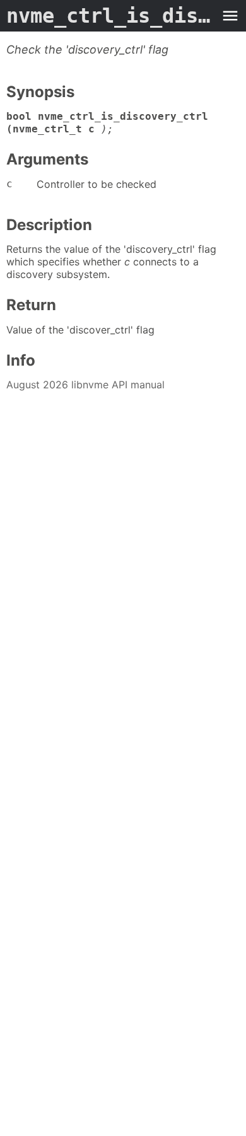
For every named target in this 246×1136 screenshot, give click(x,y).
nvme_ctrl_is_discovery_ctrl (110, 16)
